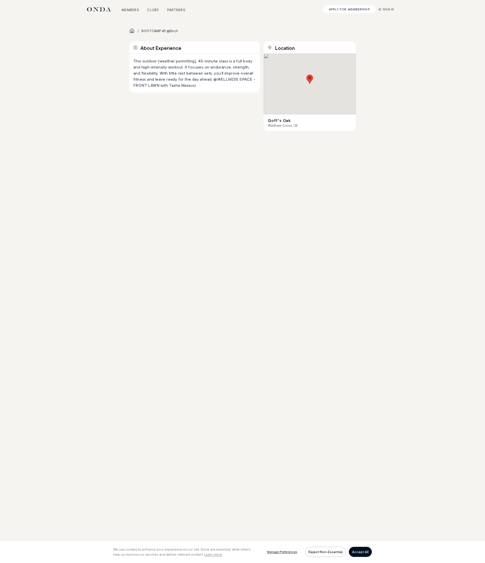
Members (130, 10)
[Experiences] (131, 30)
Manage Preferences (282, 552)
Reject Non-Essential (325, 552)
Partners (176, 10)
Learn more (213, 554)
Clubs (153, 10)
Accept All (360, 552)
